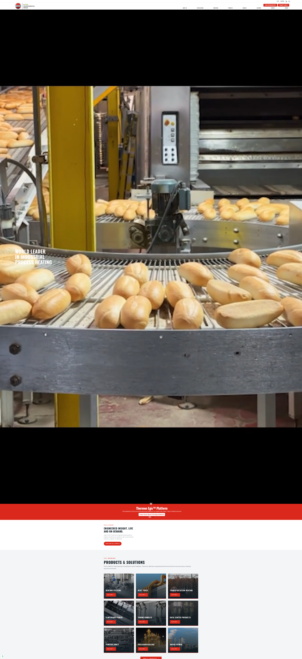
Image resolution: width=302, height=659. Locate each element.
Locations (259, 8)
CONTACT (273, 8)
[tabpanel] (151, 510)
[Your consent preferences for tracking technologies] (2, 656)
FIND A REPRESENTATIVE (270, 5)
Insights (245, 8)
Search (286, 8)
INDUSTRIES (215, 8)
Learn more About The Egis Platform (152, 514)
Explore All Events (113, 543)
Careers (282, 1)
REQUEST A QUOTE (284, 5)
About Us (185, 8)
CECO (278, 1)
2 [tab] (152, 517)
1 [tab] (149, 517)
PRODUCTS (230, 8)
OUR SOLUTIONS (200, 8)
